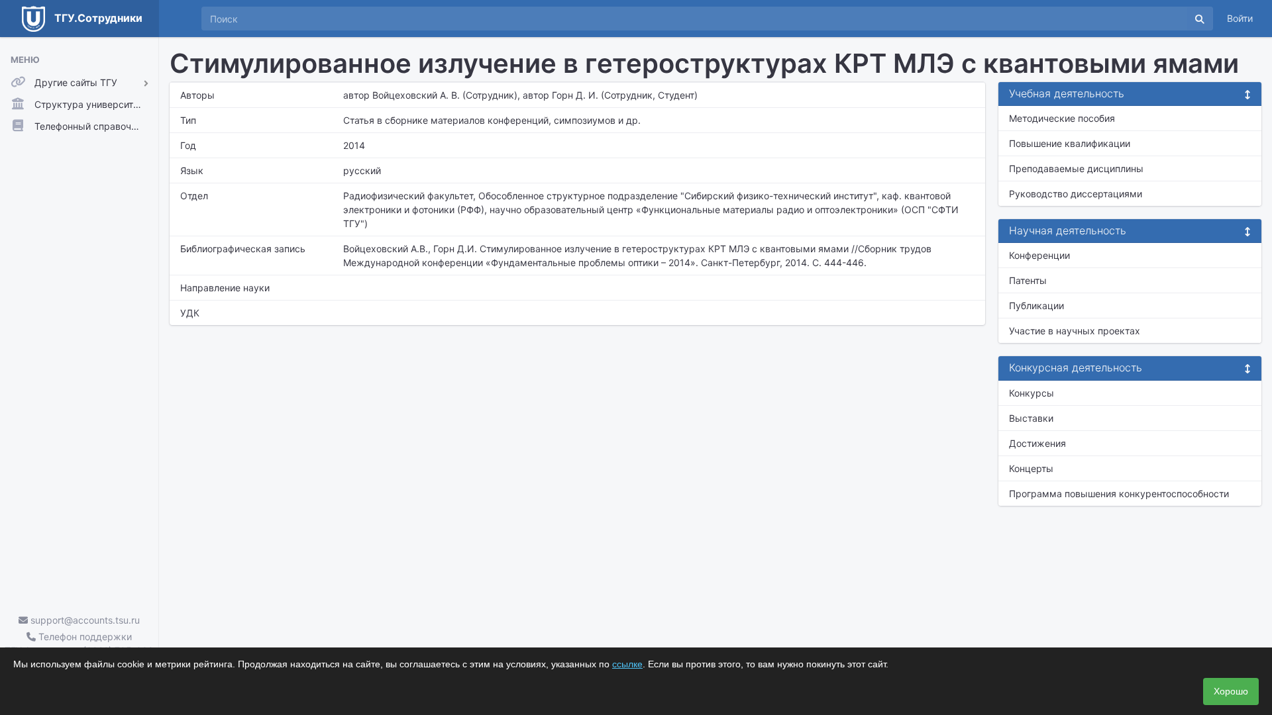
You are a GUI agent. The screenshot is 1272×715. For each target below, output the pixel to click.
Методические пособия (1062, 118)
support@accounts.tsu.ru (84, 620)
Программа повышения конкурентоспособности (1119, 493)
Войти (1240, 18)
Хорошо (1231, 691)
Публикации (1036, 305)
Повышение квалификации (1069, 143)
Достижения (1037, 443)
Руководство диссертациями (1075, 193)
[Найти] (1199, 18)
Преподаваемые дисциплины (1076, 168)
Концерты (1031, 468)
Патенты (1028, 280)
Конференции (1039, 255)
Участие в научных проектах (1074, 330)
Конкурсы (1031, 393)
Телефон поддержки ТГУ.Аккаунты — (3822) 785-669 (79, 643)
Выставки (1031, 418)
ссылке (627, 664)
